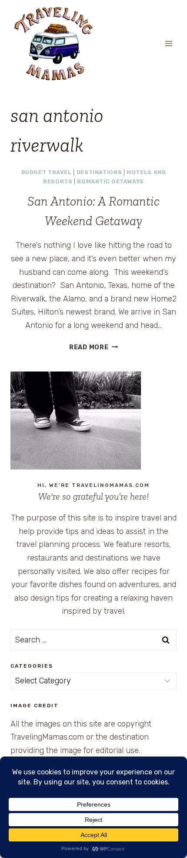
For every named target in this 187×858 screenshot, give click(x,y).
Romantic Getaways (110, 181)
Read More (93, 347)
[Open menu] (168, 43)
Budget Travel (46, 172)
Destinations (99, 172)
